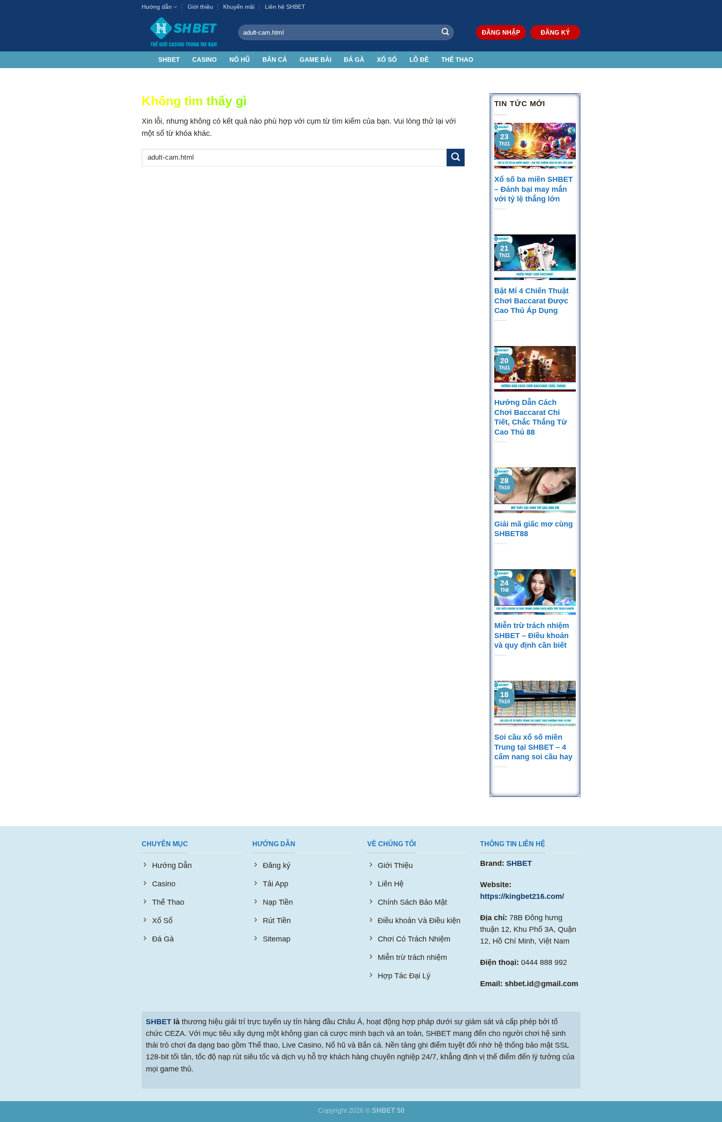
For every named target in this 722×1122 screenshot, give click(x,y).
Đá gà (354, 59)
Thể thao (457, 59)
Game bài (315, 59)
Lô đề (419, 59)
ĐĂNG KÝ (555, 32)
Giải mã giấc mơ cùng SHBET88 (533, 529)
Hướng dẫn (157, 6)
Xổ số (387, 59)
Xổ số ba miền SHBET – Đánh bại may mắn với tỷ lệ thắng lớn (533, 189)
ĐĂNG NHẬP (501, 32)
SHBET (169, 59)
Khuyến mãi (238, 6)
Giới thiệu (200, 6)
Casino (204, 59)
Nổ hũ (239, 59)
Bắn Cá (274, 59)
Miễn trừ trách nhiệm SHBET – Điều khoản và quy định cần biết (531, 635)
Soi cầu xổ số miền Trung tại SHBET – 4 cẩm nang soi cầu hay (534, 747)
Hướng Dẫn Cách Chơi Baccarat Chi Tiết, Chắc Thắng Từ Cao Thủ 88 (530, 417)
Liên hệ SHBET (285, 6)
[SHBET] (184, 32)
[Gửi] (445, 32)
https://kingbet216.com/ (522, 896)
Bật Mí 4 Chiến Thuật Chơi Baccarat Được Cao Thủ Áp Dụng (531, 301)
